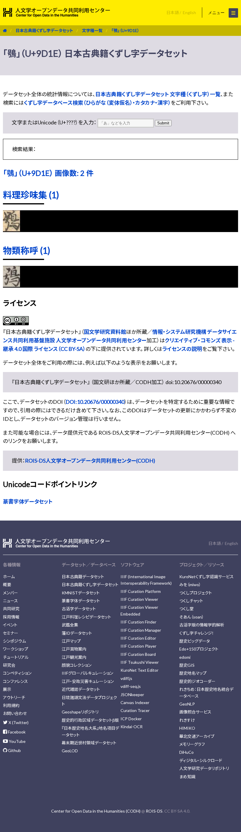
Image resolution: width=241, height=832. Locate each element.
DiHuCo (186, 752)
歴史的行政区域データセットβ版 (90, 720)
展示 (7, 689)
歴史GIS (187, 665)
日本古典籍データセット (83, 576)
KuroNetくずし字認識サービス (206, 576)
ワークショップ (15, 648)
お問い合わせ (15, 713)
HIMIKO (187, 728)
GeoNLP (187, 703)
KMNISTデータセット (81, 592)
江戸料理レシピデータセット (86, 616)
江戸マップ (71, 640)
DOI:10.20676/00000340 (95, 402)
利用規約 (11, 705)
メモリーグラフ (192, 744)
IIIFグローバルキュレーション (87, 673)
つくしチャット (191, 600)
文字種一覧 (92, 30)
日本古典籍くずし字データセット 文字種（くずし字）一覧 (157, 94)
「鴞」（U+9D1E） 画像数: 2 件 (48, 173)
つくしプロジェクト (195, 592)
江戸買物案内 (74, 648)
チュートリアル (16, 657)
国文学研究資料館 (105, 332)
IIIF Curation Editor (138, 638)
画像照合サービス (195, 711)
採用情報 (11, 616)
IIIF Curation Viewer (139, 599)
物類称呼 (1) (26, 250)
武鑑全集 (70, 624)
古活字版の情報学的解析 (201, 624)
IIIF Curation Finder (138, 621)
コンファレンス (15, 681)
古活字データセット (79, 608)
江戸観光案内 (74, 657)
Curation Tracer (135, 710)
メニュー (217, 12)
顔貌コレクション (76, 665)
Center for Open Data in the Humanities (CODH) (95, 810)
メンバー (10, 592)
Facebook (16, 731)
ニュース (10, 600)
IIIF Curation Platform (140, 591)
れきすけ (187, 720)
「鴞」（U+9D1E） (125, 30)
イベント (10, 624)
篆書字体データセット (28, 501)
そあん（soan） (191, 616)
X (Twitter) (18, 722)
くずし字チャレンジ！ (196, 633)
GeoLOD (70, 750)
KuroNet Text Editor (139, 670)
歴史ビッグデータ (194, 640)
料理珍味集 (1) (31, 194)
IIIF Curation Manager (140, 630)
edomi (184, 657)
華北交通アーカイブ (196, 736)
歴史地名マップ (193, 673)
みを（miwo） (190, 584)
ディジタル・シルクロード (200, 760)
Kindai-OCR (131, 726)
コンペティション (17, 673)
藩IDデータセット (77, 633)
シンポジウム (14, 640)
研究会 (9, 665)
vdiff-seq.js (130, 686)
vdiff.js (126, 678)
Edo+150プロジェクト (198, 648)
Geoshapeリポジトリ (80, 711)
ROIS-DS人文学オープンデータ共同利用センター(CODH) (90, 460)
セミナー (10, 633)
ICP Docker (131, 718)
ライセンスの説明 (182, 349)
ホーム (9, 576)
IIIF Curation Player (138, 645)
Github (14, 750)
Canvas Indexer (134, 702)
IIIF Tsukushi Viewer (139, 662)
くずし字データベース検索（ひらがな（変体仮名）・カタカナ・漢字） (97, 102)
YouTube (17, 741)
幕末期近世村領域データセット (89, 742)
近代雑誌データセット (81, 689)
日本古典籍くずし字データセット (44, 30)
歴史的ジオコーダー (197, 681)
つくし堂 (186, 608)
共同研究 (11, 608)
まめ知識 (187, 776)
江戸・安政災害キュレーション (88, 681)
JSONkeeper (132, 694)
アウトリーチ (14, 697)
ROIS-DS (154, 810)
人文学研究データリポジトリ (204, 768)
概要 (7, 584)
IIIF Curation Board (138, 654)
